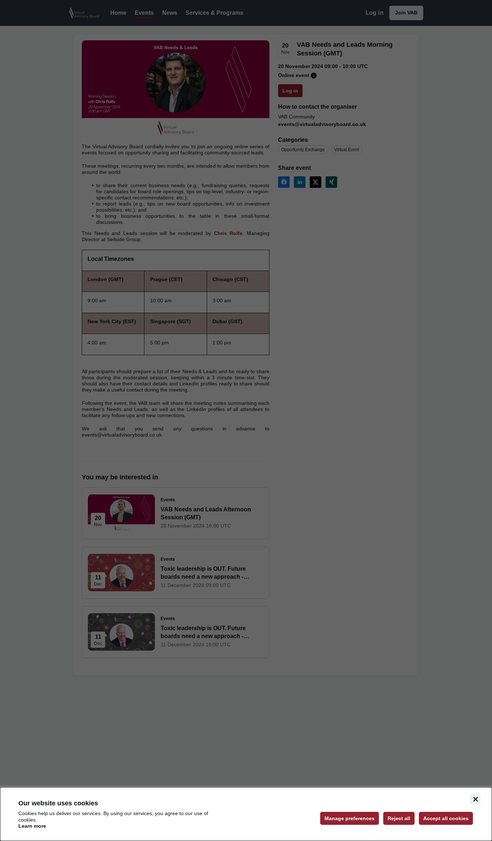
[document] (246, 814)
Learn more (32, 826)
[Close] (475, 799)
